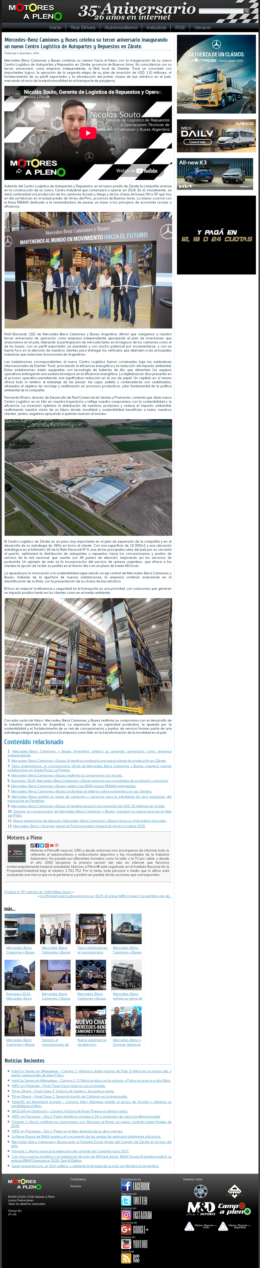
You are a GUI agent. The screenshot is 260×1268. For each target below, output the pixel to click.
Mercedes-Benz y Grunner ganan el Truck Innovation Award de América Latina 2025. (79, 826)
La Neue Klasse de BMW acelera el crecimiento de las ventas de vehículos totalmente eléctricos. (86, 1136)
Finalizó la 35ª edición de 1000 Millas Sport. (38, 892)
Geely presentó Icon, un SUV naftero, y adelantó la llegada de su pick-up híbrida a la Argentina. (85, 1166)
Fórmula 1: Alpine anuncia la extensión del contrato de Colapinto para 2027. (70, 1151)
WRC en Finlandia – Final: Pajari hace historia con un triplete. (59, 1086)
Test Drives (82, 27)
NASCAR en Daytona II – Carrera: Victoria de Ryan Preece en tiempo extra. (70, 1111)
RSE (180, 27)
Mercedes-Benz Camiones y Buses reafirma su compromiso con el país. (67, 775)
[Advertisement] (216, 312)
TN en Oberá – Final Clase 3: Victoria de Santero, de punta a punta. (63, 1091)
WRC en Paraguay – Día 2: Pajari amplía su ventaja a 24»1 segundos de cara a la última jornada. (86, 1116)
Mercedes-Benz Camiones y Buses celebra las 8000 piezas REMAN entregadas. (73, 786)
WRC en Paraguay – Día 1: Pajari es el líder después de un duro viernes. (67, 1131)
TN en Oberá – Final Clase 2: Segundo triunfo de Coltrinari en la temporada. (70, 1096)
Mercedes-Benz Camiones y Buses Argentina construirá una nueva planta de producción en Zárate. (89, 761)
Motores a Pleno (24, 837)
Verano (202, 27)
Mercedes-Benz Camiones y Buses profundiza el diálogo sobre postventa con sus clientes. (81, 791)
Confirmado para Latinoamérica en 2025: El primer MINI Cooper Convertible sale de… (106, 896)
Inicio (55, 27)
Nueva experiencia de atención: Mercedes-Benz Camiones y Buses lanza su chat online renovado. (90, 821)
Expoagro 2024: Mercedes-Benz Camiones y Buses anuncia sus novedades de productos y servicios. (90, 781)
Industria (156, 27)
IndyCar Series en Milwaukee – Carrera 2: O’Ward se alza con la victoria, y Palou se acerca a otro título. (91, 1080)
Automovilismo (121, 27)
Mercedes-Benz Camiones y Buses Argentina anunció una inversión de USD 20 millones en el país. (88, 806)
